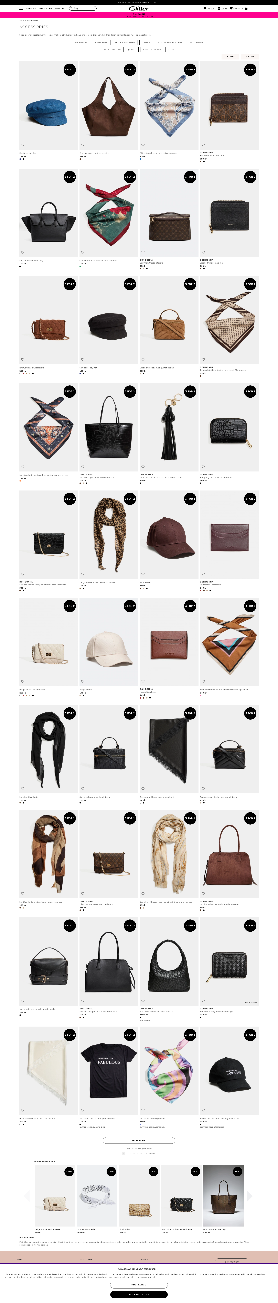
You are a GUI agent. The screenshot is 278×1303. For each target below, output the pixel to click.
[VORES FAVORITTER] (250, 56)
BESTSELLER (45, 8)
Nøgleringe (196, 42)
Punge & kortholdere (170, 42)
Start (21, 20)
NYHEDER (31, 8)
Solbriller (81, 42)
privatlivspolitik (126, 1277)
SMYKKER (59, 8)
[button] (224, 8)
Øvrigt (132, 49)
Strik (171, 49)
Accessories (32, 20)
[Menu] (21, 8)
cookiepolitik (149, 1277)
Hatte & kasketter (125, 42)
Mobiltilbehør (112, 49)
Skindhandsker (152, 49)
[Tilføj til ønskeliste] (22, 145)
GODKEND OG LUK (139, 1294)
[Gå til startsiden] (139, 8)
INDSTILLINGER (139, 1284)
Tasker (146, 42)
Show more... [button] (139, 1140)
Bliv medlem (232, 1261)
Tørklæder (101, 42)
